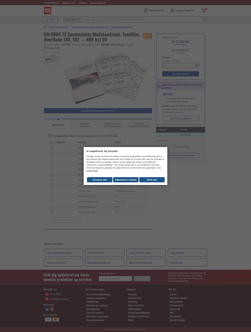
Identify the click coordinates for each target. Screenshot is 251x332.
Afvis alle (152, 179)
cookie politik (92, 170)
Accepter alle (100, 179)
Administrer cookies (125, 179)
